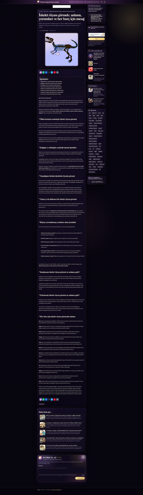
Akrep (99, 112)
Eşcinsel (100, 128)
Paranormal (91, 154)
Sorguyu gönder (80, 478)
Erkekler (90, 123)
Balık (90, 115)
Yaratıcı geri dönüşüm (93, 169)
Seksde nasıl (101, 164)
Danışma (41, 465)
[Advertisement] (62, 6)
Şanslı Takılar (91, 164)
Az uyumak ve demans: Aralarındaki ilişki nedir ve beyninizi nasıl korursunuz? (64, 430)
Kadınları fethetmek (98, 136)
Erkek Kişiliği (91, 120)
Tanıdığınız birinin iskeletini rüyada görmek (51, 85)
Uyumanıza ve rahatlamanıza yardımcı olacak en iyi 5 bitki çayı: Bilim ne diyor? (64, 423)
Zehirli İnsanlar (92, 172)
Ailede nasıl (94, 112)
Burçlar (90, 118)
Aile (89, 112)
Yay (100, 169)
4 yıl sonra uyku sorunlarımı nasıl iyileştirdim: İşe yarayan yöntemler (61, 445)
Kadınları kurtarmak (93, 138)
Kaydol (96, 38)
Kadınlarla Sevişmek (93, 143)
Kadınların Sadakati (93, 141)
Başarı (98, 115)
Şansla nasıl (100, 161)
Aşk (103, 112)
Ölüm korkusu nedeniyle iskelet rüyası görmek (51, 81)
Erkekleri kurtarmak (93, 125)
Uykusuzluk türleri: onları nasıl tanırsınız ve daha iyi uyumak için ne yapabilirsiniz (64, 438)
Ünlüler (94, 166)
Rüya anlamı (46, 11)
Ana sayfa (41, 11)
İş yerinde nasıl (92, 133)
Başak (94, 115)
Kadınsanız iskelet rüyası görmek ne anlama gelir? (52, 90)
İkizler (95, 130)
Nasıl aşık (91, 151)
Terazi (90, 166)
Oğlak (95, 151)
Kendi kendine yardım (93, 146)
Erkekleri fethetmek (98, 123)
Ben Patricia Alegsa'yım (95, 5)
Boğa (102, 115)
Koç (100, 146)
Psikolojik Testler (92, 156)
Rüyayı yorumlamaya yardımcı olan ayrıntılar (51, 88)
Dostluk (95, 118)
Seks (97, 164)
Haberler (90, 130)
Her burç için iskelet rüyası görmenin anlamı (51, 94)
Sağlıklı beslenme (96, 159)
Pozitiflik (97, 154)
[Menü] (104, 2)
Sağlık (90, 159)
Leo (93, 148)
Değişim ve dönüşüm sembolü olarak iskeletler (51, 83)
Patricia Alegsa (45, 30)
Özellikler (100, 151)
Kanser (100, 143)
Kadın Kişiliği (99, 133)
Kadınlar (90, 136)
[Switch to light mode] (101, 2)
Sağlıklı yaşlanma (92, 161)
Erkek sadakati (99, 120)
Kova (90, 148)
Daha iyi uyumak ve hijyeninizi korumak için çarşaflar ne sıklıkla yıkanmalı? (63, 415)
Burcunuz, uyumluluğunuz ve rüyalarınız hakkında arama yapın (96, 182)
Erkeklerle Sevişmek (93, 128)
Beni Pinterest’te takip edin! (45, 98)
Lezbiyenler (98, 148)
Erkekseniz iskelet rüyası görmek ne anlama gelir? (52, 92)
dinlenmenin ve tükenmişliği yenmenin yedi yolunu (58, 216)
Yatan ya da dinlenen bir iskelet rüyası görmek (51, 86)
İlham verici (100, 130)
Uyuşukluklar (100, 166)
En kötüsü (100, 118)
